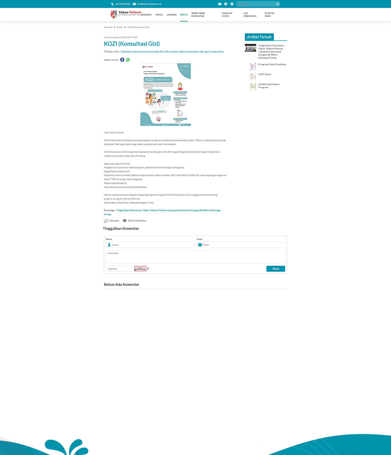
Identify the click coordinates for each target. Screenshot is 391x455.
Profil (159, 14)
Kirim (276, 268)
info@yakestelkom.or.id (149, 4)
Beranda (146, 14)
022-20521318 (123, 4)
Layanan (171, 14)
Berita (184, 14)
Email (199, 239)
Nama (109, 239)
